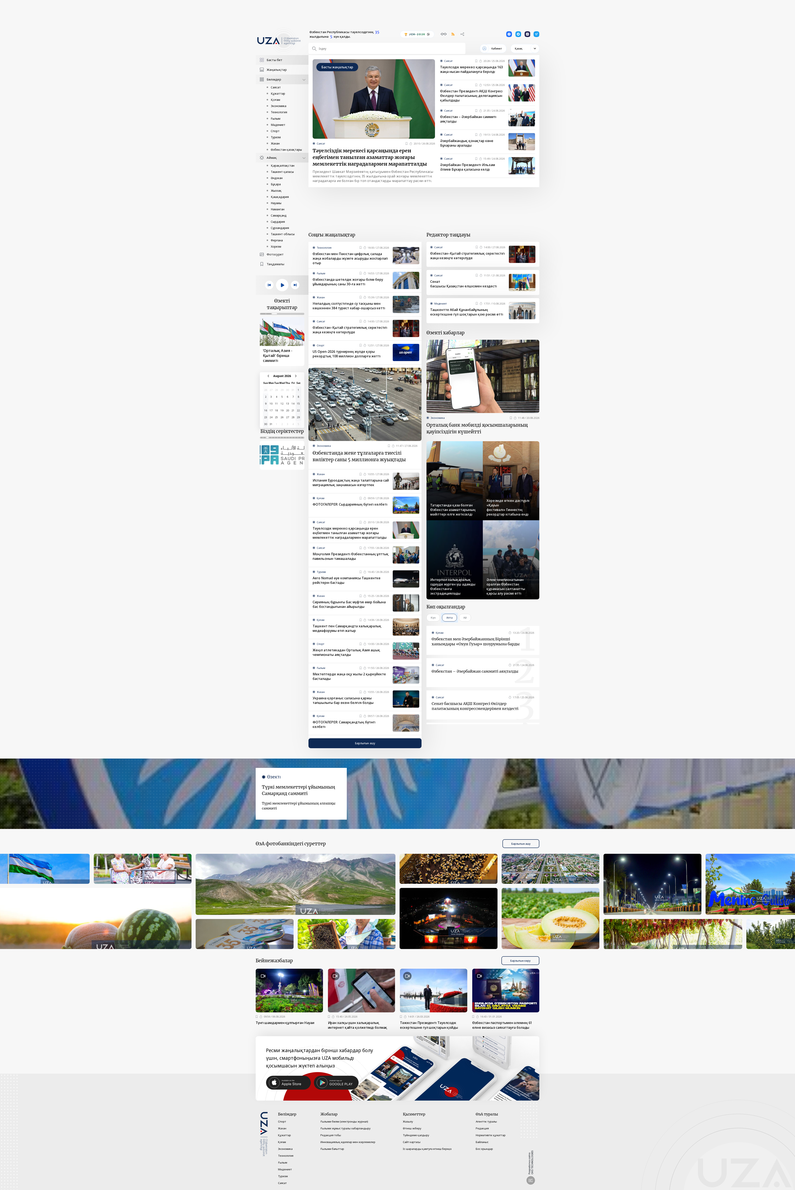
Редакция (482, 1128)
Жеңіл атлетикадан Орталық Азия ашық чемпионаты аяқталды (346, 652)
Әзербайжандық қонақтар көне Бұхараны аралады (466, 143)
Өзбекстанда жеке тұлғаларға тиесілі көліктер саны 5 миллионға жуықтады (359, 456)
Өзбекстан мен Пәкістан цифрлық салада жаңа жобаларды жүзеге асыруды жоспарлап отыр (350, 258)
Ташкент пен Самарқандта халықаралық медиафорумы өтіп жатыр (347, 628)
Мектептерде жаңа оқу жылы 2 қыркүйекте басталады (349, 676)
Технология (279, 112)
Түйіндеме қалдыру (416, 1135)
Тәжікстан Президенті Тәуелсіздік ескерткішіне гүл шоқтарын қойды (429, 1025)
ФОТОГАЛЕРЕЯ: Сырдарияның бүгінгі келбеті (350, 504)
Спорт (275, 131)
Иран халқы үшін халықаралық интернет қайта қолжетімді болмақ (357, 1025)
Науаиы (276, 203)
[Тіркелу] (406, 143)
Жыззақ (276, 191)
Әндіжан (277, 178)
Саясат (276, 87)
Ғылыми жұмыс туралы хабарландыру (345, 1128)
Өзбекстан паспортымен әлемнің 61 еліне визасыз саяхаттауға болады (502, 1025)
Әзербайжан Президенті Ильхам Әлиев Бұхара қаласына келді (467, 167)
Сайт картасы (411, 1142)
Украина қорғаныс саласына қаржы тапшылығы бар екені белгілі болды (343, 700)
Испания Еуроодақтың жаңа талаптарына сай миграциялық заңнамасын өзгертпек (351, 482)
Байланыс (482, 1142)
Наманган (277, 209)
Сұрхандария (280, 228)
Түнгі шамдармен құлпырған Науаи (285, 1022)
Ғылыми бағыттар (332, 1149)
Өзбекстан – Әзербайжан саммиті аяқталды (468, 119)
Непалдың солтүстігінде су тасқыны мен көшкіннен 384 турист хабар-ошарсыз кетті (349, 305)
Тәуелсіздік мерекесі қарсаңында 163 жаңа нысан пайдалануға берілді (471, 69)
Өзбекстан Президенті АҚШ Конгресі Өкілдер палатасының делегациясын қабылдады (471, 95)
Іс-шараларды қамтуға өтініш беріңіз (427, 1149)
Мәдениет (278, 125)
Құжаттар (278, 93)
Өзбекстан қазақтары (286, 150)
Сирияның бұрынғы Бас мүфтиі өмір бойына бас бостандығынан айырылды (349, 604)
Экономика (278, 106)
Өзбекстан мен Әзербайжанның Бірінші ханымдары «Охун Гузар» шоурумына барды (476, 641)
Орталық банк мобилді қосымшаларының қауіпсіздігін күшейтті (477, 428)
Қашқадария (280, 197)
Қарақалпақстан (282, 165)
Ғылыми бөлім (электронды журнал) (344, 1121)
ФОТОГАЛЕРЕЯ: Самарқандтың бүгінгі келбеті (344, 724)
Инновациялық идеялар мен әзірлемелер (347, 1142)
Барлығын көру (520, 960)
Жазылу (408, 1121)
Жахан (275, 143)
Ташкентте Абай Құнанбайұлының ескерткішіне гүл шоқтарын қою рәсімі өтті (466, 312)
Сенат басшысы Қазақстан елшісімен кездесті (463, 283)
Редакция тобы (330, 1135)
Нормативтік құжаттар (491, 1135)
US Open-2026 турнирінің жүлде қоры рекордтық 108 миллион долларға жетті (347, 353)
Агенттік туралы (486, 1121)
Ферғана (277, 240)
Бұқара (276, 184)
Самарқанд (279, 215)
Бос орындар (484, 1149)
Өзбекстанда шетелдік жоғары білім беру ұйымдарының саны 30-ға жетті (348, 281)
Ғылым (275, 118)
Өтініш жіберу (412, 1128)
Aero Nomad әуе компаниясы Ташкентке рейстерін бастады (347, 580)
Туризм (276, 137)
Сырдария (278, 222)
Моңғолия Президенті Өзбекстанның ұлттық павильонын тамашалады (351, 556)
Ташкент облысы (283, 234)
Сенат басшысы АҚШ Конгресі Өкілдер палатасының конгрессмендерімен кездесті (475, 706)
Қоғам (275, 100)
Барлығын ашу (365, 743)
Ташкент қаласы (282, 172)
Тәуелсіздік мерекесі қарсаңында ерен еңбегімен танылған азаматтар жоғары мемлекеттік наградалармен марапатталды (370, 157)
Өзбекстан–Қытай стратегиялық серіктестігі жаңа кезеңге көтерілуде (350, 329)
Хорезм (276, 246)
